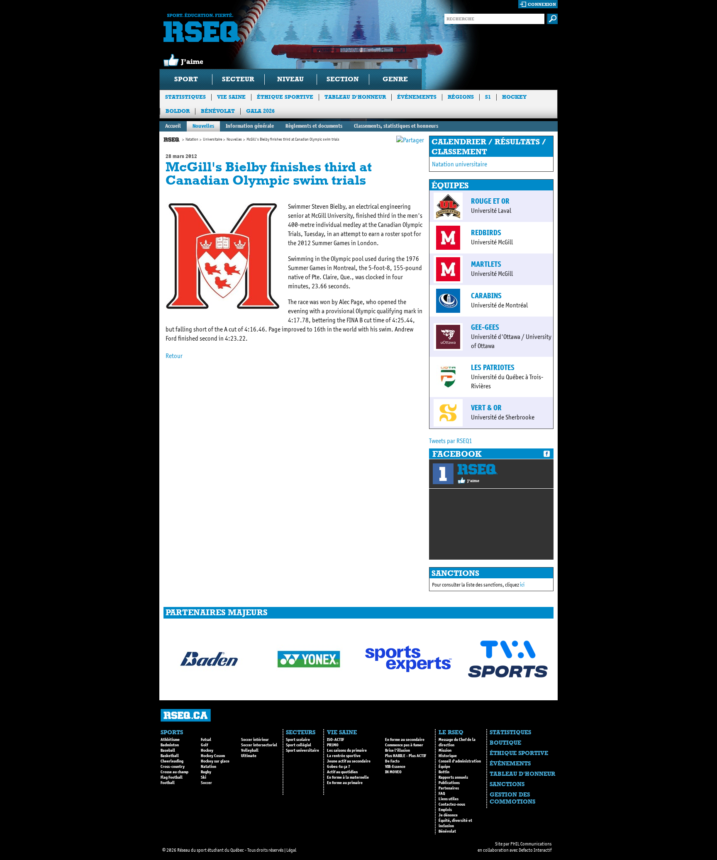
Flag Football (172, 777)
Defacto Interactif (535, 850)
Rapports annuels (453, 777)
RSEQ (477, 469)
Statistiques (185, 97)
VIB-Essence (395, 766)
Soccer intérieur (255, 739)
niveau (290, 79)
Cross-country (173, 766)
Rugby (206, 772)
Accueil (173, 126)
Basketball (170, 755)
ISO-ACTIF (335, 739)
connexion (542, 4)
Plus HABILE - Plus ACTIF (405, 755)
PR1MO (333, 745)
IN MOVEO (393, 772)
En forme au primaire (345, 782)
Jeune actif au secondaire (349, 761)
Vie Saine (231, 97)
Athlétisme (170, 739)
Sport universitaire (302, 750)
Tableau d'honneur (355, 97)
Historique (448, 755)
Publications (449, 782)
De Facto (392, 761)
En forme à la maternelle (348, 777)
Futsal (206, 739)
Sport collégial (298, 745)
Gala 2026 (260, 111)
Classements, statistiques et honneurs (396, 126)
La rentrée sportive (344, 755)
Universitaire (212, 139)
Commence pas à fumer (404, 745)
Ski (203, 777)
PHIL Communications (530, 844)
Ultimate (248, 755)
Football (168, 782)
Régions (461, 97)
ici (522, 585)
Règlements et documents (313, 126)
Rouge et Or (490, 201)
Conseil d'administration (460, 761)
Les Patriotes (493, 367)
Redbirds (486, 232)
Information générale (250, 126)
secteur (238, 79)
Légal (291, 850)
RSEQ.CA (186, 715)
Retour (174, 356)
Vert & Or (486, 407)
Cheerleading (172, 761)
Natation (191, 139)
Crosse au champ (174, 772)
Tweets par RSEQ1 (450, 441)
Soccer (206, 782)
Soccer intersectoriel (259, 745)
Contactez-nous (452, 804)
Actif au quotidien (342, 772)
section (343, 79)
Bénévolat (218, 111)
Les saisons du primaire (347, 750)
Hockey (514, 97)
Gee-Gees (485, 327)
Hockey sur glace (215, 761)
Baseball (168, 750)
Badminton (170, 745)
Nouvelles (203, 126)
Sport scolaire (298, 739)
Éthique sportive (285, 97)
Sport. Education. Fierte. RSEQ (202, 27)
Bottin (444, 772)
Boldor (178, 111)
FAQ (442, 793)
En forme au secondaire (404, 739)
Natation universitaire (459, 164)
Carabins (486, 295)
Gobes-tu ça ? (338, 766)
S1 (488, 97)
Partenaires (449, 788)
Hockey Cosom (213, 755)
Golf (204, 745)
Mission (445, 750)
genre (395, 79)
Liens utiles (448, 799)
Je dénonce (448, 815)
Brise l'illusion (397, 750)
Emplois (445, 809)
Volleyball (250, 750)
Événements (417, 97)
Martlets (486, 264)
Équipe (444, 766)
